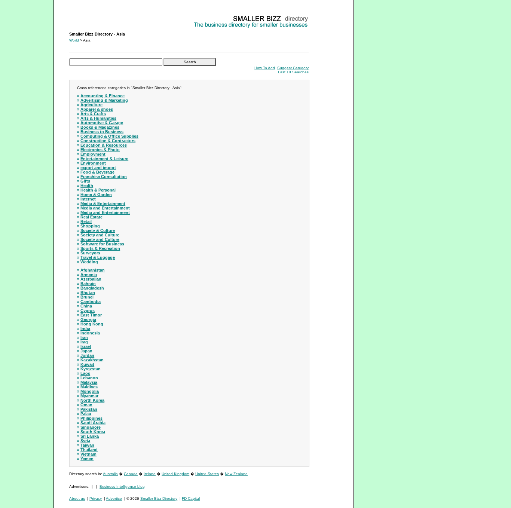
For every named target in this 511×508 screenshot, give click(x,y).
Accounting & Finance (102, 96)
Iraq (84, 342)
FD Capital (191, 498)
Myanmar (89, 396)
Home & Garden (96, 194)
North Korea (92, 400)
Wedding (89, 262)
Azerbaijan (90, 279)
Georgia (88, 319)
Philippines (91, 418)
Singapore (90, 427)
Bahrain (88, 283)
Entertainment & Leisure (104, 158)
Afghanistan (92, 270)
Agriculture (91, 104)
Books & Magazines (99, 127)
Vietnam (88, 454)
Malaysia (88, 382)
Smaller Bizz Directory (158, 498)
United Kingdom (175, 474)
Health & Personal (98, 190)
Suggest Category (293, 68)
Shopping (90, 226)
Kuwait (87, 364)
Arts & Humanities (98, 118)
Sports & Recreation (100, 248)
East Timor (91, 315)
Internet (88, 199)
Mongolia (89, 391)
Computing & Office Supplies (109, 136)
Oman (86, 405)
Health (86, 185)
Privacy (95, 498)
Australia (110, 474)
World (74, 40)
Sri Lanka (89, 436)
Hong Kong (91, 324)
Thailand (89, 449)
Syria (85, 440)
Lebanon (89, 378)
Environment (93, 163)
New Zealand (236, 474)
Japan (86, 351)
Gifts (85, 181)
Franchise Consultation (103, 176)
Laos (85, 373)
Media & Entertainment (102, 203)
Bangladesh (92, 288)
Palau (85, 413)
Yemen (87, 458)
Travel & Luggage (97, 257)
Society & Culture (97, 230)
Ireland (150, 474)
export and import (98, 167)
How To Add (264, 68)
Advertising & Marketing (104, 100)
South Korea (92, 431)
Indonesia (90, 333)
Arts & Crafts (93, 113)
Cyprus (87, 310)
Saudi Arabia (92, 422)
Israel (85, 346)
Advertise (114, 498)
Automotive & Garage (101, 122)
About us (77, 498)
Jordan (87, 355)
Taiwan (87, 445)
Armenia (88, 274)
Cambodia (90, 301)
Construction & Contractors (107, 140)
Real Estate (91, 217)
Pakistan (88, 409)
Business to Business (101, 131)
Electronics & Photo (100, 149)
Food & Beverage (97, 172)
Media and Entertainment (105, 208)
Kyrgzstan (90, 369)
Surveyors (90, 253)
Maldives (89, 387)
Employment (92, 154)
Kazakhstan (92, 360)
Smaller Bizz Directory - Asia (93, 17)
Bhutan (87, 292)
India (85, 328)
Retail (86, 221)
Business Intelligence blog (122, 486)
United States (207, 474)
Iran (84, 337)
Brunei (87, 297)
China (86, 306)
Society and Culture (99, 235)
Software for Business (102, 244)
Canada (131, 474)
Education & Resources (103, 145)
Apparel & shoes (96, 109)
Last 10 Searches (293, 72)
